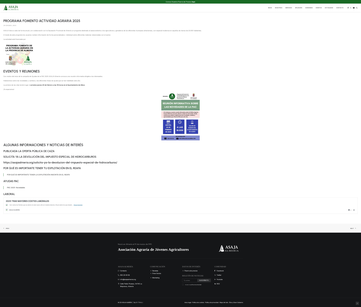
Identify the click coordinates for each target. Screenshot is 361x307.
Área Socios (156, 273)
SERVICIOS (288, 7)
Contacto (123, 271)
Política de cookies (198, 302)
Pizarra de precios (191, 271)
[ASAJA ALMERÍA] (11, 7)
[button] (348, 8)
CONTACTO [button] (340, 7)
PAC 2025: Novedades (16, 188)
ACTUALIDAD (329, 7)
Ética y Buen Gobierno (236, 302)
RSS (218, 284)
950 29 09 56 (125, 275)
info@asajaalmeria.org (128, 279)
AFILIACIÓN (298, 7)
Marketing (155, 278)
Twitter (219, 275)
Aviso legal (188, 302)
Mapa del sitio (224, 302)
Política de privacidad (212, 302)
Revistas (155, 271)
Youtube (220, 279)
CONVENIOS (309, 7)
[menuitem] (270, 8)
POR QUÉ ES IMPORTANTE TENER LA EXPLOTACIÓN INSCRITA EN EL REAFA (38, 175)
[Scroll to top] (357, 303)
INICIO (270, 7)
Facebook (220, 271)
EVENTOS (319, 7)
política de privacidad (195, 284)
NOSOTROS (278, 7)
